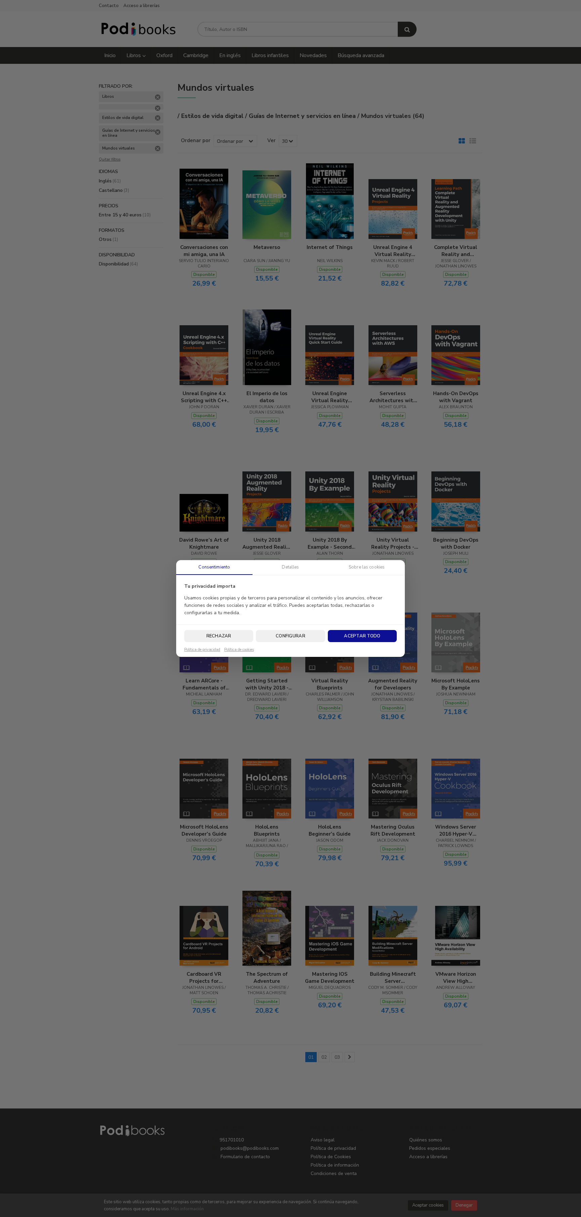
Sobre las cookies (367, 567)
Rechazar (218, 636)
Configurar (290, 636)
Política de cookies (239, 649)
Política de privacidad (202, 649)
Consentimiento (214, 567)
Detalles (290, 567)
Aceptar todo (362, 636)
